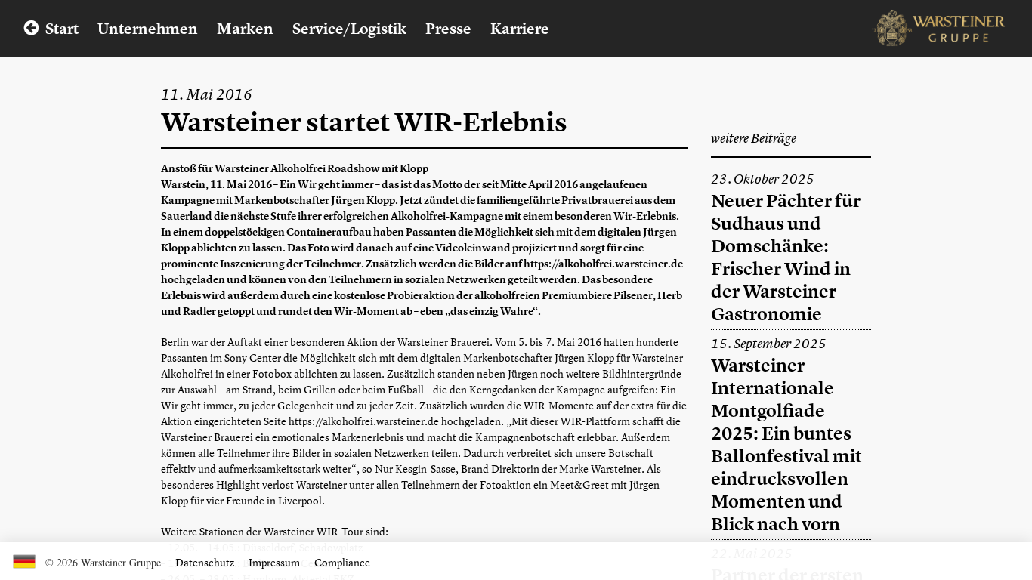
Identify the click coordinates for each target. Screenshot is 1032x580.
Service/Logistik (349, 28)
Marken (245, 28)
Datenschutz (204, 562)
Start (62, 28)
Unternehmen (147, 28)
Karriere (519, 28)
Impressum (274, 562)
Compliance (342, 562)
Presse (448, 28)
